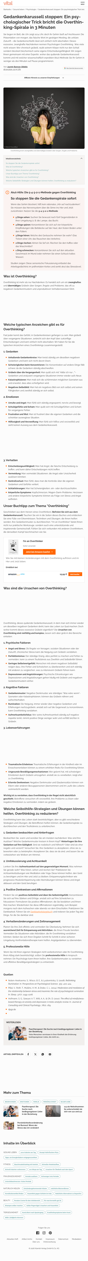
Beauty (6, 1200)
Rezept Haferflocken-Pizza (49, 1152)
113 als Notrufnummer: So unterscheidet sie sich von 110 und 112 (74, 1109)
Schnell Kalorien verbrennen (15, 1169)
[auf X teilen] (35, 1054)
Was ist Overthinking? (14, 167)
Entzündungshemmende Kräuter (35, 1188)
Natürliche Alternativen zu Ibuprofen (68, 1193)
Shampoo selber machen (14, 1205)
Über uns (36, 1242)
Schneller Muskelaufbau (50, 1164)
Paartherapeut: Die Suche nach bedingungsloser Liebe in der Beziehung (55, 1030)
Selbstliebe (65, 1102)
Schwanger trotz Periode (50, 1176)
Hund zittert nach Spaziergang (32, 1212)
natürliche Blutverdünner (60, 1188)
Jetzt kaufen (75, 574)
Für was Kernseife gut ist (52, 1200)
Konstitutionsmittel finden (14, 1193)
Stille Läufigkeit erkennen (14, 1217)
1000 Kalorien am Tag (28, 1152)
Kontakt (39, 1239)
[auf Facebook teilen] (28, 1054)
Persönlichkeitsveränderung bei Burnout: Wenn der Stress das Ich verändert (30, 1125)
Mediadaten (76, 1239)
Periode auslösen (31, 1176)
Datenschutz (63, 1239)
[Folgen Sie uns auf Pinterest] (50, 1232)
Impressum (50, 1239)
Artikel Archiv (27, 1239)
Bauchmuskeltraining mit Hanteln (26, 1164)
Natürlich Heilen (11, 1188)
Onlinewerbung (49, 1242)
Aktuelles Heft (12, 1239)
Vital (8, 3)
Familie (36, 1102)
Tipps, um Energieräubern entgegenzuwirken (21, 1157)
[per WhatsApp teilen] (42, 1054)
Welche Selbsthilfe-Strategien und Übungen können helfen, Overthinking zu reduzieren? (41, 181)
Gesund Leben (10, 1152)
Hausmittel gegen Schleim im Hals (39, 1193)
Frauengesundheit (12, 1176)
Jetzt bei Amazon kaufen (38, 552)
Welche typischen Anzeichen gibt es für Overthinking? (27, 170)
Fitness (6, 1164)
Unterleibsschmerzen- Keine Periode (18, 1181)
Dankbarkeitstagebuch (42, 912)
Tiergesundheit (10, 1212)
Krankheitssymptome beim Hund (58, 1212)
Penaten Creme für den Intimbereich (27, 1200)
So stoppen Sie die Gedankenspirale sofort (23, 163)
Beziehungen (10, 1102)
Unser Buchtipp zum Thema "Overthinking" (23, 174)
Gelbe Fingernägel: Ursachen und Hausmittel (42, 1205)
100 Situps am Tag (35, 1169)
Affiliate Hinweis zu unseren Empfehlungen (42, 78)
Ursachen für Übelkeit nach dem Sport (59, 1169)
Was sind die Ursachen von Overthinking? (22, 177)
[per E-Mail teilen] (50, 1054)
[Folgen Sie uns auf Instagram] (44, 1232)
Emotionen (24, 1102)
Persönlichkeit (49, 1102)
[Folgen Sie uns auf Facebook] (37, 1232)
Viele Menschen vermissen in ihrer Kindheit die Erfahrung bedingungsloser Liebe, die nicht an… (52, 1035)
